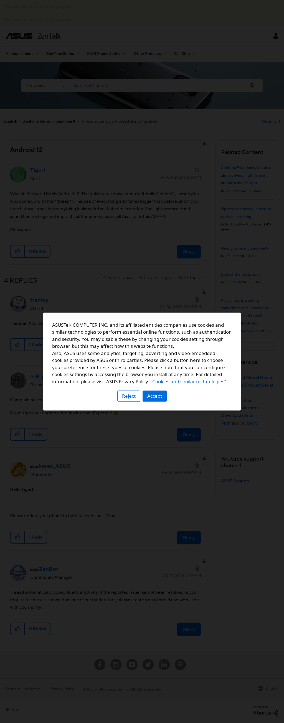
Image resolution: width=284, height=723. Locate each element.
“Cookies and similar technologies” (188, 381)
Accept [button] (154, 396)
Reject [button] (129, 396)
